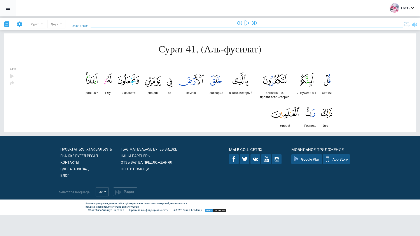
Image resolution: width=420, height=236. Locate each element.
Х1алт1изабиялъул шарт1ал (106, 210)
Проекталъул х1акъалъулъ (86, 149)
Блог (64, 175)
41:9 (13, 69)
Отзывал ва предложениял (146, 162)
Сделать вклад (74, 169)
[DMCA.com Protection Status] (215, 210)
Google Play (310, 159)
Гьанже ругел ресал (79, 155)
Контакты (69, 162)
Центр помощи (135, 169)
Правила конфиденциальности (148, 210)
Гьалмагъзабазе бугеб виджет (150, 149)
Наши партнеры (135, 155)
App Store (340, 159)
